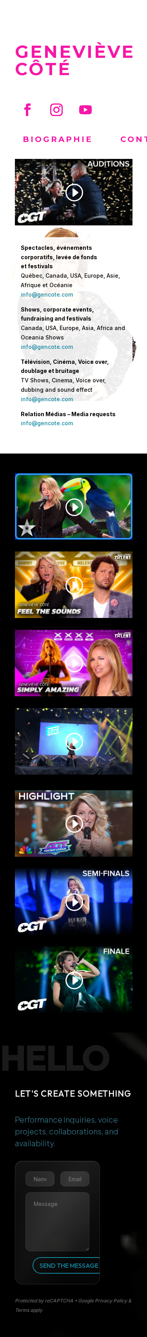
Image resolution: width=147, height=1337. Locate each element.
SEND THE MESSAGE (69, 1265)
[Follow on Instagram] (56, 109)
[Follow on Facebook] (27, 109)
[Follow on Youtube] (85, 109)
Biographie (58, 139)
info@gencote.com (47, 294)
